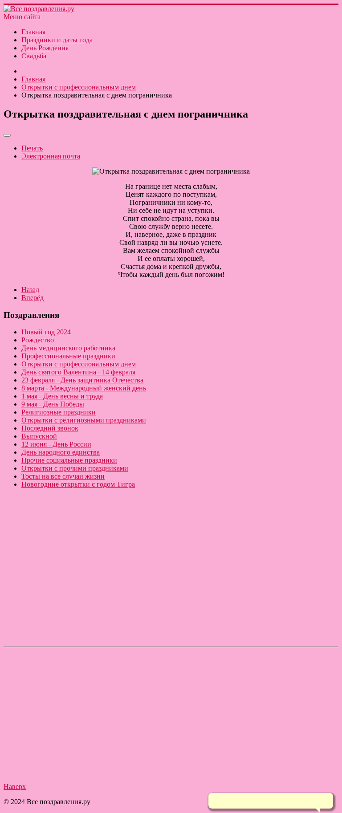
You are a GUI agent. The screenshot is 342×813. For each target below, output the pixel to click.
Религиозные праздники (58, 412)
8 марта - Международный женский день (83, 388)
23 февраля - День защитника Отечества (82, 380)
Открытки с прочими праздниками (74, 468)
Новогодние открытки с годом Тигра (78, 484)
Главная (33, 32)
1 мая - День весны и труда (62, 396)
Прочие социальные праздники (69, 460)
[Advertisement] (171, 580)
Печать (32, 148)
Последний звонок (49, 428)
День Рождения (45, 48)
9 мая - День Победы (52, 404)
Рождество (37, 340)
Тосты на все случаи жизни (63, 476)
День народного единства (60, 452)
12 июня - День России (56, 444)
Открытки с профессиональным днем (78, 364)
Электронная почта (50, 156)
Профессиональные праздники (68, 356)
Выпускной (39, 436)
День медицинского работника (68, 348)
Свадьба (33, 56)
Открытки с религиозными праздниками (83, 420)
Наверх (15, 786)
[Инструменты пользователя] (7, 135)
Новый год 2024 (46, 332)
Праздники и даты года (57, 40)
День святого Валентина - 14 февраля (78, 372)
